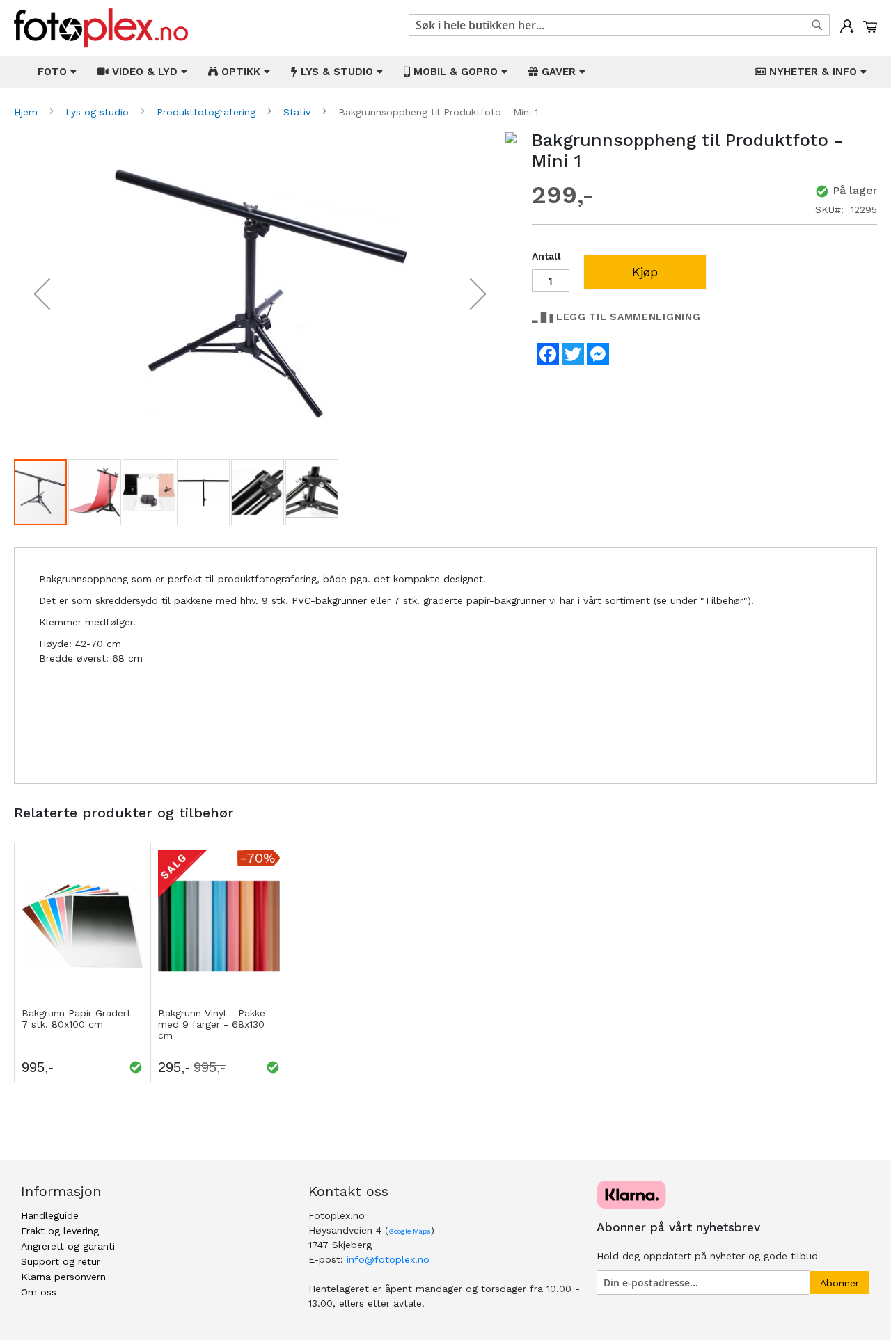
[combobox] (619, 25)
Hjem (27, 112)
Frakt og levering (60, 1230)
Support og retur (60, 1261)
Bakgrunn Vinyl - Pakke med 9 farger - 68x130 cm (211, 1024)
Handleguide (50, 1215)
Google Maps (409, 1231)
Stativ (298, 112)
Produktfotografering (208, 112)
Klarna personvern (63, 1276)
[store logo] (101, 28)
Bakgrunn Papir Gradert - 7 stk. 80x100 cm (80, 1018)
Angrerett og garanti (68, 1246)
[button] (42, 294)
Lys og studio (98, 112)
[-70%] (218, 998)
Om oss (38, 1292)
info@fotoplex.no (388, 1259)
